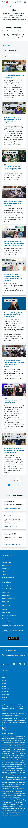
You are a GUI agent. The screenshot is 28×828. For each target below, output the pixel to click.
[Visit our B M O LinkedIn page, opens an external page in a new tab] (20, 664)
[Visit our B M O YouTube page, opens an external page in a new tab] (3, 664)
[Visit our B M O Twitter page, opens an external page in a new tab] (8, 664)
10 (19, 485)
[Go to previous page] (5, 484)
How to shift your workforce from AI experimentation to (13, 203)
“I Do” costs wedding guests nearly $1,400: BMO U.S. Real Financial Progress (13, 167)
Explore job (12, 544)
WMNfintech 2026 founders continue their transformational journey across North (14, 363)
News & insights (8, 6)
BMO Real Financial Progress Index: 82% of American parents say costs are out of (14, 244)
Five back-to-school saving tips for (14, 76)
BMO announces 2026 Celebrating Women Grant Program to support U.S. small (14, 277)
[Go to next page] (22, 484)
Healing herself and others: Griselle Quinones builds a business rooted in (12, 120)
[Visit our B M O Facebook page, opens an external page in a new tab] (14, 664)
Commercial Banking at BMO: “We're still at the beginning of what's (13, 315)
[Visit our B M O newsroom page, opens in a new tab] (25, 664)
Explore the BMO (12, 508)
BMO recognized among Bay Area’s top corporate (13, 401)
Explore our (9, 526)
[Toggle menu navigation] (25, 2)
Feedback (4, 700)
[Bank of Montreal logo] (5, 2)
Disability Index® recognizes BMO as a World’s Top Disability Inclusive (14, 450)
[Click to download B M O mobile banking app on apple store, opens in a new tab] (14, 638)
